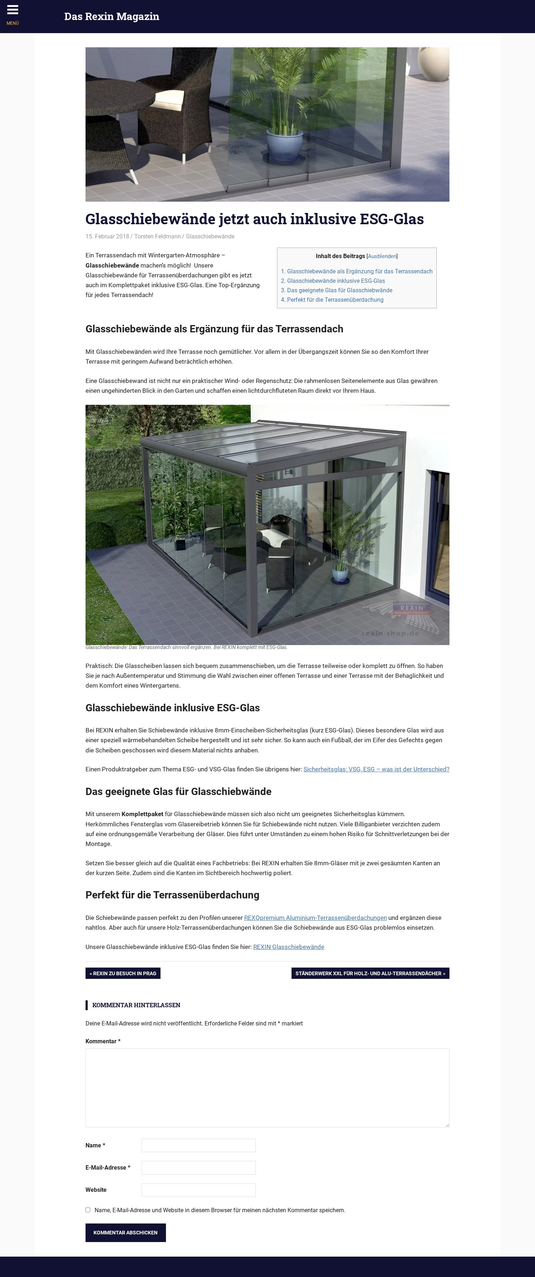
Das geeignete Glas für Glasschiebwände (336, 290)
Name (95, 1145)
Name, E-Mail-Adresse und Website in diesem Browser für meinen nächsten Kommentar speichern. (220, 1210)
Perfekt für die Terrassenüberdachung (332, 299)
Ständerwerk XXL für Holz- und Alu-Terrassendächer (368, 974)
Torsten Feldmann (157, 236)
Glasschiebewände (210, 236)
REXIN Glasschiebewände (288, 946)
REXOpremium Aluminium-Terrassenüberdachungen (315, 917)
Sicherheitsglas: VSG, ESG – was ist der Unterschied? (376, 769)
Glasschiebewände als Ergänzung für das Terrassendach (357, 271)
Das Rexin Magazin (111, 16)
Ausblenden (382, 256)
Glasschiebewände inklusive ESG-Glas (333, 280)
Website (96, 1189)
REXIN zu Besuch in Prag (124, 974)
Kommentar (103, 1041)
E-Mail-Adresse (108, 1167)
